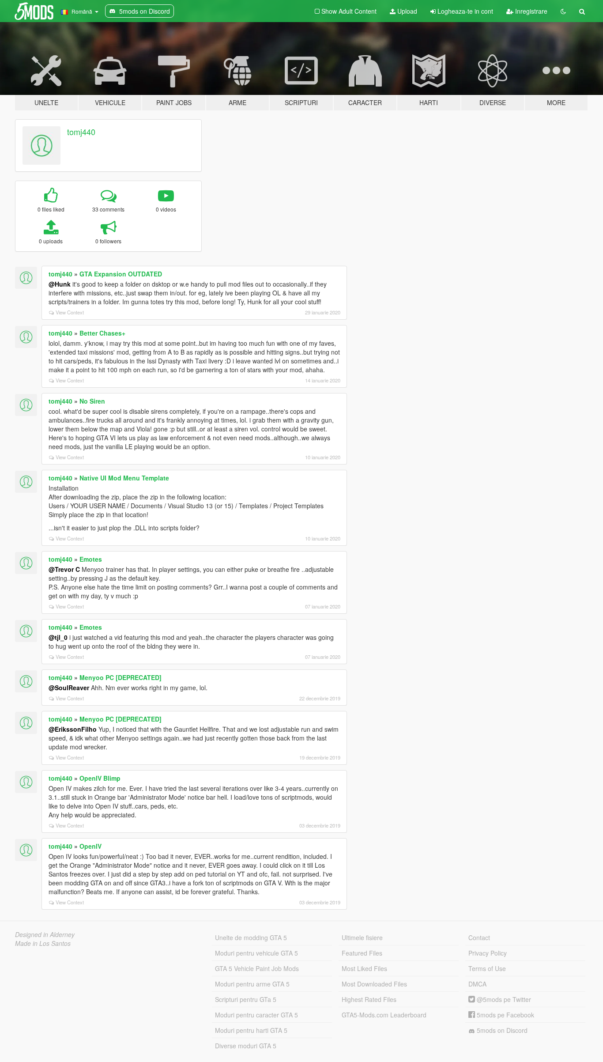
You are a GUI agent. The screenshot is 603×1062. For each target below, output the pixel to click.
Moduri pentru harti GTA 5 (251, 1030)
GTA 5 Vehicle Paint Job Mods (257, 968)
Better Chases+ (102, 333)
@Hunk (60, 284)
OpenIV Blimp (100, 778)
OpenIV (90, 846)
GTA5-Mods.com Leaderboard (384, 1014)
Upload (406, 11)
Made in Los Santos (43, 943)
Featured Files (362, 953)
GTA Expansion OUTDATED (120, 273)
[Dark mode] (563, 11)
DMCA (477, 983)
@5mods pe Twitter (503, 999)
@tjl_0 (58, 637)
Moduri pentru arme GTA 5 (252, 983)
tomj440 (81, 131)
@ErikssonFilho (73, 729)
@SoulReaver (69, 687)
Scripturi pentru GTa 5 (245, 999)
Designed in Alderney (45, 934)
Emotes (90, 559)
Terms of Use (487, 968)
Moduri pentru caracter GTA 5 (256, 1014)
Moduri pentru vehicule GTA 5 (256, 953)
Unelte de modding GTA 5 (251, 937)
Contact (479, 937)
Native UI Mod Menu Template (124, 477)
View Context (70, 312)
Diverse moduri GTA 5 (245, 1045)
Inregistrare (530, 11)
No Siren (92, 401)
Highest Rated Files (369, 999)
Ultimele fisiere (362, 937)
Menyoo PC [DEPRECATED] (120, 677)
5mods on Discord (501, 1030)
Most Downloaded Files (374, 983)
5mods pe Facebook (504, 1014)
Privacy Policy (487, 953)
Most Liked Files (364, 968)
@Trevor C (64, 569)
